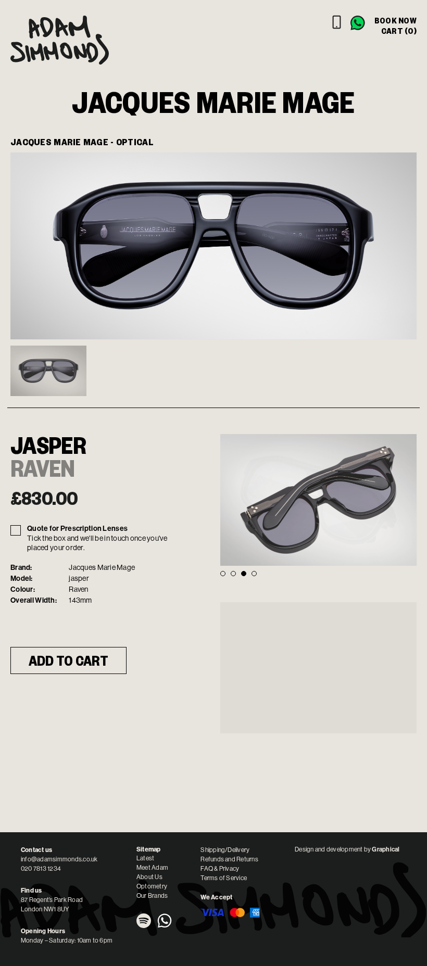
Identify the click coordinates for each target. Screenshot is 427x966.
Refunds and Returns (229, 859)
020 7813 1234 (41, 868)
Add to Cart (68, 660)
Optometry (151, 886)
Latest (145, 858)
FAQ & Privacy (219, 868)
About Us (149, 877)
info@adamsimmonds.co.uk (59, 859)
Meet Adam (152, 867)
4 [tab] (254, 573)
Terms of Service (223, 878)
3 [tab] (243, 573)
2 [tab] (233, 573)
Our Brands (152, 895)
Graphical (385, 849)
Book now (395, 20)
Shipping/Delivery (224, 850)
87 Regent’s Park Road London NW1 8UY (52, 904)
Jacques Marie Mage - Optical (82, 142)
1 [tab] (222, 573)
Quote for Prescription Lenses (77, 528)
